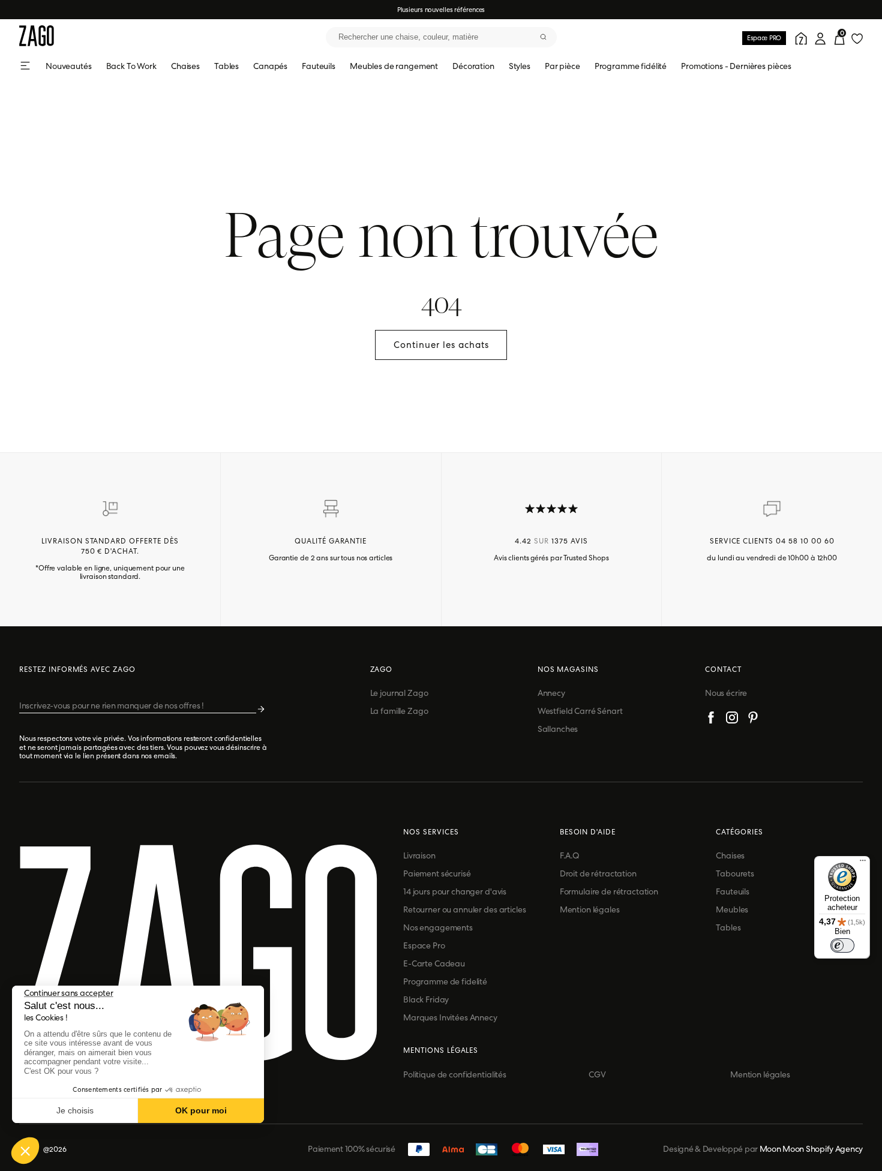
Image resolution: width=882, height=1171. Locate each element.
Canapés (270, 66)
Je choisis (75, 1110)
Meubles (732, 909)
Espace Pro (424, 945)
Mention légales (590, 909)
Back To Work (131, 66)
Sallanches (558, 729)
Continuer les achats (441, 345)
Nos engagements (438, 927)
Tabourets (735, 873)
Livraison (419, 855)
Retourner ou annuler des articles (464, 909)
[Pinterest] (753, 719)
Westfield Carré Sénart (580, 711)
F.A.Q (570, 855)
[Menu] (863, 863)
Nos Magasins (568, 669)
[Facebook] (711, 719)
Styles (519, 66)
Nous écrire (726, 693)
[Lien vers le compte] (799, 37)
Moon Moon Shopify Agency (811, 1148)
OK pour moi (201, 1110)
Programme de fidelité (445, 981)
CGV (597, 1074)
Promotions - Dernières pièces (736, 66)
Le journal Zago (399, 693)
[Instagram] (732, 719)
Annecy (551, 693)
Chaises (185, 66)
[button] (25, 1150)
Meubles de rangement (394, 66)
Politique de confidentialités (454, 1074)
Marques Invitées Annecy (450, 1017)
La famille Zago (399, 711)
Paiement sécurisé (437, 873)
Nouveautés (69, 66)
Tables (226, 66)
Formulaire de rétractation (609, 891)
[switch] (842, 945)
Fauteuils (318, 66)
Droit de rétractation (598, 873)
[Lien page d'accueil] (36, 37)
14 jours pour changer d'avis (454, 891)
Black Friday (426, 999)
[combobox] (441, 37)
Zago (381, 669)
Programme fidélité (631, 66)
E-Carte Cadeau (434, 963)
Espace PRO (764, 38)
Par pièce (562, 66)
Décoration (473, 66)
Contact (723, 669)
